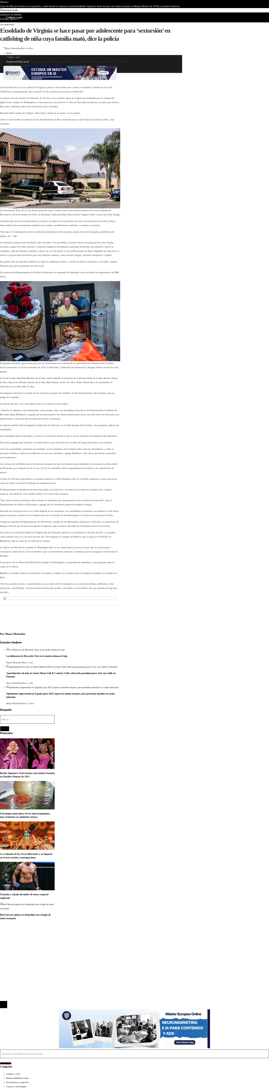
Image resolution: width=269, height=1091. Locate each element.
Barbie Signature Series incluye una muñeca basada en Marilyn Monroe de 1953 (119, 6)
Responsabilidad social (17, 944)
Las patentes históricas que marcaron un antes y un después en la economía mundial (50, 970)
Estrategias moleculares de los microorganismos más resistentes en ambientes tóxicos (100, 10)
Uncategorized (7, 24)
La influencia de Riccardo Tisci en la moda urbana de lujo (36, 656)
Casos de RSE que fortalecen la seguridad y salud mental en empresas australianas (40, 6)
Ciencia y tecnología (16, 932)
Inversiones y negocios (17, 940)
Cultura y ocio (13, 936)
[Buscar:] (27, 719)
